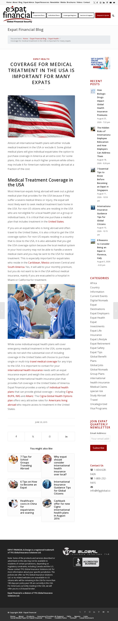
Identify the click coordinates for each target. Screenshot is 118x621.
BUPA (11, 396)
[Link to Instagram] (100, 2)
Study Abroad (98, 395)
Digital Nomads (99, 300)
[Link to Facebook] (97, 2)
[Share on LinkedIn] (66, 436)
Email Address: (98, 433)
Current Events (99, 296)
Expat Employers (99, 313)
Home (9, 2)
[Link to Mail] (114, 2)
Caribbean (34, 262)
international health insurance (25, 370)
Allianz (29, 396)
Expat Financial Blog (25, 29)
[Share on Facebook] (16, 436)
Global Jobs (96, 365)
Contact (86, 2)
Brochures (71, 2)
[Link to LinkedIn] (103, 2)
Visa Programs (98, 408)
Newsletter (54, 2)
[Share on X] (33, 436)
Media (63, 2)
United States (56, 221)
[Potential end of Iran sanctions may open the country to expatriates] (115, 310)
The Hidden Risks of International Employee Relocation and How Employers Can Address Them (104, 142)
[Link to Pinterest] (107, 2)
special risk (96, 391)
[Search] (113, 15)
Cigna (69, 391)
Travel (94, 399)
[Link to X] (93, 2)
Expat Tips (96, 352)
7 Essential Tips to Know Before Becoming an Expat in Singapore (103, 179)
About (15, 2)
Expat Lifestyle (98, 339)
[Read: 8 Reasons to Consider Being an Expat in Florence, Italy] (93, 241)
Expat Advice (29, 2)
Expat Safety (97, 348)
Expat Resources (42, 2)
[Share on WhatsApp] (49, 436)
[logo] (18, 15)
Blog (20, 2)
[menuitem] (9, 2)
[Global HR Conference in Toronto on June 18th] (2, 310)
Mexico (45, 262)
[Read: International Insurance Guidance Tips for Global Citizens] (93, 207)
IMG (18, 396)
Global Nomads (99, 369)
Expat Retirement (100, 343)
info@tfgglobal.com (101, 490)
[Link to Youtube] (110, 2)
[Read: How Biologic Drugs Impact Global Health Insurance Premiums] (93, 91)
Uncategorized (98, 404)
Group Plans (97, 374)
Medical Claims (98, 386)
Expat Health (41, 59)
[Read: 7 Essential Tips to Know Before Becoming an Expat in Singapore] (93, 170)
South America (16, 267)
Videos (79, 2)
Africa (93, 283)
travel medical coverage (43, 361)
